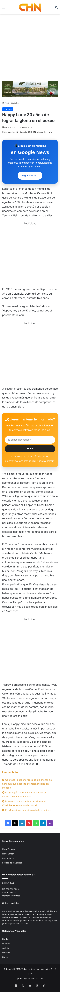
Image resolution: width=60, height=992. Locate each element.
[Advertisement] (30, 49)
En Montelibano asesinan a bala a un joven (28, 810)
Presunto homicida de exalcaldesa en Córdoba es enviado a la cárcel (24, 803)
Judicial (5, 948)
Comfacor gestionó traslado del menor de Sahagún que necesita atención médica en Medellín (27, 783)
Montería (6, 943)
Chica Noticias (10, 127)
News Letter (8, 854)
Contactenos (8, 858)
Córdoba (14, 103)
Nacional (6, 952)
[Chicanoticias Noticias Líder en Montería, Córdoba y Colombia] (30, 7)
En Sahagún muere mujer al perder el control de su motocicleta (24, 794)
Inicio (6, 103)
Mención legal (8, 849)
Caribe (5, 957)
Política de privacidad (12, 863)
